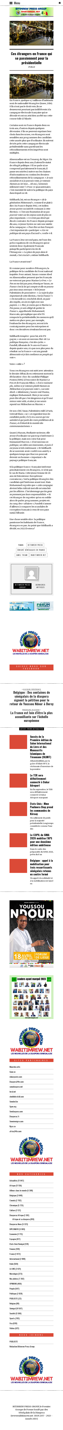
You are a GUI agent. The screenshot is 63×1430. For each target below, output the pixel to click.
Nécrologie (14, 1273)
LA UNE (12, 1268)
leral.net (13, 1091)
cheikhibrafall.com (17, 1096)
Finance (12, 1248)
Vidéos (12, 1328)
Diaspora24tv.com (17, 1081)
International (14, 1258)
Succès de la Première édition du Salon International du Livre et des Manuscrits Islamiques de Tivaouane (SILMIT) (41, 747)
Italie (11, 1263)
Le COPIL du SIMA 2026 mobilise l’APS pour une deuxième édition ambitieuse (41, 840)
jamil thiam (22, 555)
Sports (12, 1318)
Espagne (13, 1238)
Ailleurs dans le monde (18, 1190)
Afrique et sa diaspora (21, 1219)
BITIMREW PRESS (35, 545)
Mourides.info (15, 1066)
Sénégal (13, 1308)
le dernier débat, (18, 373)
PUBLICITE (14, 1298)
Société (12, 1313)
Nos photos (14, 1278)
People (12, 1288)
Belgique (13, 1195)
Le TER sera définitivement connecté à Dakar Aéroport (40, 780)
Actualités (13, 1180)
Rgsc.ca (13, 1126)
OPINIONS (13, 1283)
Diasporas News (16, 1224)
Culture (12, 1210)
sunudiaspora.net (16, 1086)
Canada (12, 1200)
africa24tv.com (15, 1131)
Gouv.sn (12, 1071)
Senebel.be (14, 1101)
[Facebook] (60, 3)
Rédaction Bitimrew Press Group (22, 1346)
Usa (11, 1323)
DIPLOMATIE (14, 1229)
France (12, 1253)
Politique (13, 1293)
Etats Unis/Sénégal (17, 1243)
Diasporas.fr (14, 1116)
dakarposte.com (16, 1076)
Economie (13, 1234)
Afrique (12, 1185)
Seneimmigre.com (16, 1121)
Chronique (13, 1205)
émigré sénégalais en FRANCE (31, 550)
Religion (13, 1303)
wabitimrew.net (38, 555)
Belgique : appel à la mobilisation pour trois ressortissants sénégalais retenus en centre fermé (41, 867)
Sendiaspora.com (16, 1111)
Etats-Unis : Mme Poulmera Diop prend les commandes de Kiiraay (41, 809)
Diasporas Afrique (17, 1215)
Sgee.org (13, 1106)
